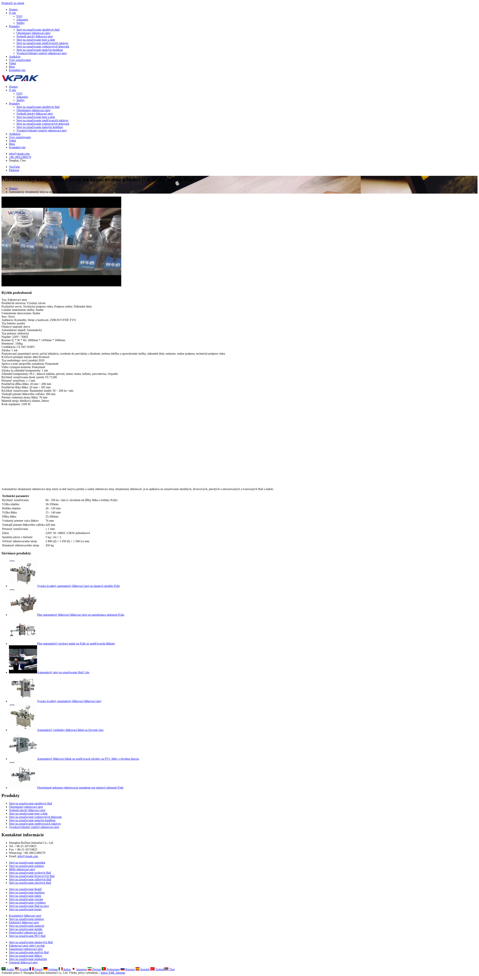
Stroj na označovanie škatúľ (25, 889)
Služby (20, 23)
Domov (13, 9)
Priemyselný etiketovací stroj (26, 932)
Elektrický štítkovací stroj (24, 922)
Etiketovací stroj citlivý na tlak (27, 945)
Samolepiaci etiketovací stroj (26, 949)
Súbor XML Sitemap (112, 972)
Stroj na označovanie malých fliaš (29, 952)
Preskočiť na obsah (12, 3)
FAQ (19, 16)
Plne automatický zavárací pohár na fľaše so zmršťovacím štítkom (76, 643)
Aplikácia (14, 56)
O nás (12, 12)
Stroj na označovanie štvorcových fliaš (31, 876)
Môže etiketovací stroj (22, 869)
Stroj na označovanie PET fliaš (27, 935)
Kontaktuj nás (17, 70)
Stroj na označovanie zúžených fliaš (30, 879)
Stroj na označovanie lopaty (25, 909)
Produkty (14, 26)
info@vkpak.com (19, 153)
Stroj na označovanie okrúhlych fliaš (38, 29)
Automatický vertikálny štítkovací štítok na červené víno (70, 730)
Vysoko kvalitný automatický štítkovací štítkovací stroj (69, 701)
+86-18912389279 (20, 157)
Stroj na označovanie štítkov (25, 955)
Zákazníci (22, 19)
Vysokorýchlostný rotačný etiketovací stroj (41, 53)
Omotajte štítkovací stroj (23, 962)
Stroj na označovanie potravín (26, 925)
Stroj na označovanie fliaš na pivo (29, 906)
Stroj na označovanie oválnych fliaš (30, 872)
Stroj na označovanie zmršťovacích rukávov (42, 43)
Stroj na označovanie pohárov (26, 866)
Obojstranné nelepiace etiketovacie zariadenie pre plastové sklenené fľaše (80, 787)
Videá (12, 63)
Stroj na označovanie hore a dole (35, 39)
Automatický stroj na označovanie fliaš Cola (63, 672)
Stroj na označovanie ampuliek (27, 862)
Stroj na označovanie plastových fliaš (31, 942)
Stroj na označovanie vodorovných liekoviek (42, 46)
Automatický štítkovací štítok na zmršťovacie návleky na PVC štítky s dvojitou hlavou (88, 758)
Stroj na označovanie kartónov (27, 892)
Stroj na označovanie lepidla (25, 929)
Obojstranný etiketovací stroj (33, 33)
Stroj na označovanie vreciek (26, 899)
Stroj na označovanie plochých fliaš (30, 882)
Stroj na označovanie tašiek (25, 895)
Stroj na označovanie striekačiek (28, 959)
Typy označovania (20, 60)
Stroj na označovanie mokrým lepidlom (39, 49)
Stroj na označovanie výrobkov (27, 902)
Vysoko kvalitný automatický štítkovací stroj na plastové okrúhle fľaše (78, 586)
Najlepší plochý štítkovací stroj (34, 36)
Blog (12, 66)
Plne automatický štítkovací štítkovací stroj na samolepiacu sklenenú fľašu (80, 614)
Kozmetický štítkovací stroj (25, 915)
